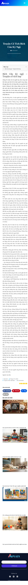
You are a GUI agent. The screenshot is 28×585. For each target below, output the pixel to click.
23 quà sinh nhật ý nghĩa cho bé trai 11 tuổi (12, 456)
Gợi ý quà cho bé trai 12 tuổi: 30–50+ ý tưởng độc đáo (14, 427)
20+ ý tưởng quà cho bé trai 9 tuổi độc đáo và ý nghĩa (14, 515)
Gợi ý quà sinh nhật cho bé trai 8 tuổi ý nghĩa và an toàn (15, 544)
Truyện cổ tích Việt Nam (9, 380)
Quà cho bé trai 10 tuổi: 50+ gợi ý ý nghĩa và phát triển (14, 486)
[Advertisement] (14, 21)
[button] (24, 3)
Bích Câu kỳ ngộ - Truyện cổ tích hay (13, 69)
